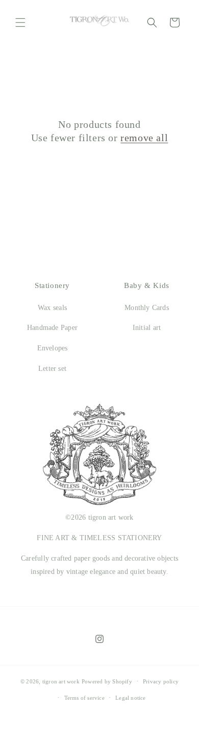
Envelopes (52, 348)
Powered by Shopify (107, 681)
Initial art (147, 327)
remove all (144, 137)
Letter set (52, 368)
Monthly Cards (147, 308)
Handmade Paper (52, 327)
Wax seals (52, 308)
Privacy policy (161, 681)
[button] (20, 22)
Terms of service (84, 698)
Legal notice (130, 698)
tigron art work (61, 681)
